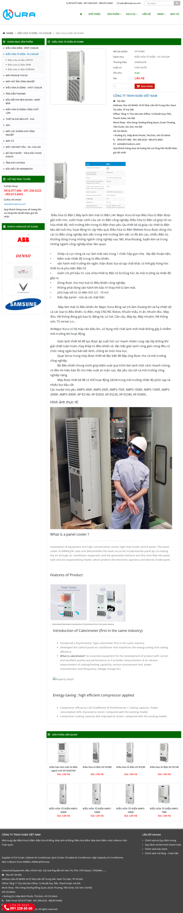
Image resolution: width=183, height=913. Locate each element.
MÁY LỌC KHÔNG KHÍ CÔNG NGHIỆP (20, 133)
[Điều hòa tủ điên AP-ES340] (97, 752)
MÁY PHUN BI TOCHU (17, 75)
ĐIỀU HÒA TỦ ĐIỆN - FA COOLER (34, 33)
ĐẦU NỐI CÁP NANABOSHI (19, 168)
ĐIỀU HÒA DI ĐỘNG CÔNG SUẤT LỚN (22, 111)
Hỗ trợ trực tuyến (19, 179)
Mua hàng (147, 86)
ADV (8, 125)
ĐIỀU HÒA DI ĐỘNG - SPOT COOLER (24, 87)
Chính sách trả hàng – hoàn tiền (162, 853)
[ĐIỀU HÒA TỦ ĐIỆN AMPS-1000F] (131, 794)
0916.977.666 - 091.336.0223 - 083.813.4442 (90, 3)
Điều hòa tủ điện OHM (19, 64)
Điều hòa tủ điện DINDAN (21, 69)
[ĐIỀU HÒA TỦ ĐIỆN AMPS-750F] (164, 794)
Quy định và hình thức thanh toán (163, 844)
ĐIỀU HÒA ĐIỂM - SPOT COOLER (22, 48)
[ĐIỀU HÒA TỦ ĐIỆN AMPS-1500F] (97, 794)
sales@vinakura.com (130, 3)
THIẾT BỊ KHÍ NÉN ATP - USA (20, 119)
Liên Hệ (146, 14)
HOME (9, 33)
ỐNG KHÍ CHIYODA (15, 162)
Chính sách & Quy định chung (160, 840)
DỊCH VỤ (130, 14)
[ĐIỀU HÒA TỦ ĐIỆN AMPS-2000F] (63, 794)
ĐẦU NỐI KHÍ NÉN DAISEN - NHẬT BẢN (23, 101)
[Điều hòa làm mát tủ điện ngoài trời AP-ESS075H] (63, 752)
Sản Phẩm (113, 14)
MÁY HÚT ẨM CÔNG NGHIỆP (20, 81)
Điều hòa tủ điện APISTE (20, 60)
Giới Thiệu (94, 14)
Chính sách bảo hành (156, 849)
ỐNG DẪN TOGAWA (16, 93)
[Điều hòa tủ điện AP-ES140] (164, 752)
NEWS (160, 14)
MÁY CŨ (174, 14)
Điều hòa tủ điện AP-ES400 (70, 33)
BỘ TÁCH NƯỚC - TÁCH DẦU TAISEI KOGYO (24, 155)
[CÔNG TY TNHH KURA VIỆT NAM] (19, 14)
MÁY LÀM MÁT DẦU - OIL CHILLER (23, 147)
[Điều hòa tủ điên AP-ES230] (131, 752)
